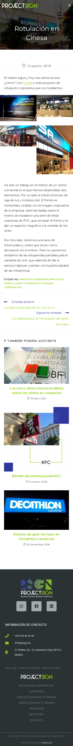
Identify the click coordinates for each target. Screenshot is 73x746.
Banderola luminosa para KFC (36, 476)
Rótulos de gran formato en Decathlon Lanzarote (36, 536)
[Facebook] (36, 606)
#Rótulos (57, 279)
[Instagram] (21, 606)
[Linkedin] (52, 606)
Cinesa (27, 83)
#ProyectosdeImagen (34, 279)
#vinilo (9, 283)
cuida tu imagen (25, 283)
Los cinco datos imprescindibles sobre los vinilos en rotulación (37, 390)
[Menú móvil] (69, 5)
